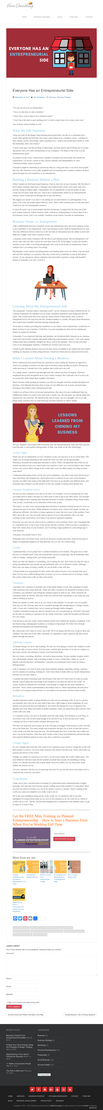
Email (9, 986)
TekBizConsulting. (56, 1105)
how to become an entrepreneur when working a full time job (51, 928)
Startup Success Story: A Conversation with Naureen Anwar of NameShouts (18, 907)
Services (20, 1096)
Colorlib (85, 1105)
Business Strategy (64, 97)
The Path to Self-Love (15, 1070)
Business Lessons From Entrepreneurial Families (45, 878)
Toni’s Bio (73, 17)
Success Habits (44, 1064)
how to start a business (21, 931)
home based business (21, 928)
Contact (89, 17)
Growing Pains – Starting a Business (32, 876)
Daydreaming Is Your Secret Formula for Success (17, 1055)
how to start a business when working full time (47, 931)
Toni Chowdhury (39, 97)
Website (9, 994)
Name (9, 978)
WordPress (93, 1108)
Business (52, 97)
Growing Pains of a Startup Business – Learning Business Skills (60, 878)
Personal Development (47, 1050)
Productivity (42, 1055)
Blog (60, 17)
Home (24, 17)
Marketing (42, 1045)
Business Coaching (42, 17)
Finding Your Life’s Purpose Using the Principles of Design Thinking (19, 1045)
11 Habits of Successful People (18, 1063)
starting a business (40, 935)
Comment (10, 953)
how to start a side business (74, 931)
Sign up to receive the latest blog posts (23, 1002)
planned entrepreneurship (22, 935)
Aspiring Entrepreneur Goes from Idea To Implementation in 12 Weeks (19, 879)
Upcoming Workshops (58, 1096)
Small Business (44, 1060)
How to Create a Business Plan (73, 876)
